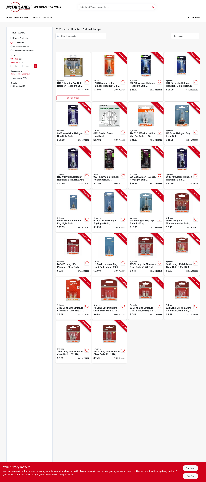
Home (9, 18)
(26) (19, 86)
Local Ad (48, 18)
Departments (21, 18)
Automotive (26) (19, 78)
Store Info (194, 18)
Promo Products (20, 38)
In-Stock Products (21, 46)
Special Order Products (23, 50)
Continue (190, 468)
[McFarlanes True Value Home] (19, 7)
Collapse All (15, 74)
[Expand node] (11, 78)
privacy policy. (167, 471)
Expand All (26, 74)
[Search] (153, 6)
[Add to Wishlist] (87, 82)
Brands (37, 18)
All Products (18, 42)
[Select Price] (35, 66)
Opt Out (190, 476)
